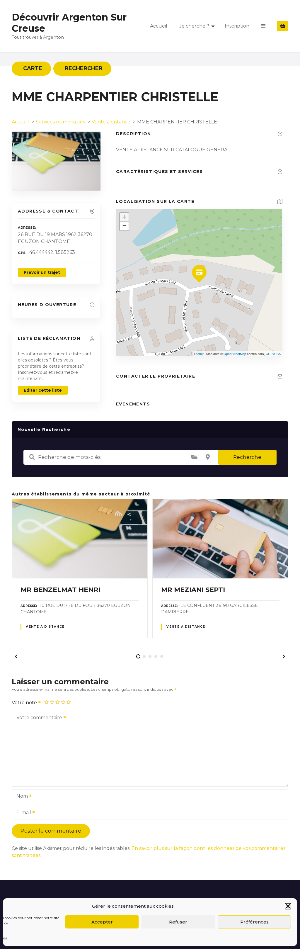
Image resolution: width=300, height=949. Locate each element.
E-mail (22, 813)
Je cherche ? (194, 26)
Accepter (102, 922)
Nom (20, 796)
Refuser (178, 922)
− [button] (124, 226)
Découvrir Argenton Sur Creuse (69, 22)
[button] (288, 906)
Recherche (247, 457)
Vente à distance (45, 627)
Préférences (254, 922)
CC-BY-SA (273, 353)
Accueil (158, 26)
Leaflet (199, 353)
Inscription (237, 26)
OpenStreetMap (235, 353)
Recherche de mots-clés (32, 457)
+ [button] (124, 217)
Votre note (25, 702)
